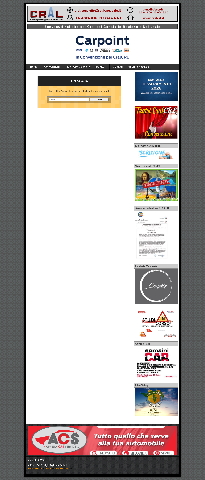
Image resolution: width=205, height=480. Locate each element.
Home (33, 66)
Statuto (99, 66)
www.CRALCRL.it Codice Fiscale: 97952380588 (50, 468)
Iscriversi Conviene (79, 66)
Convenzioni (52, 66)
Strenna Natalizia (138, 66)
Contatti (118, 66)
